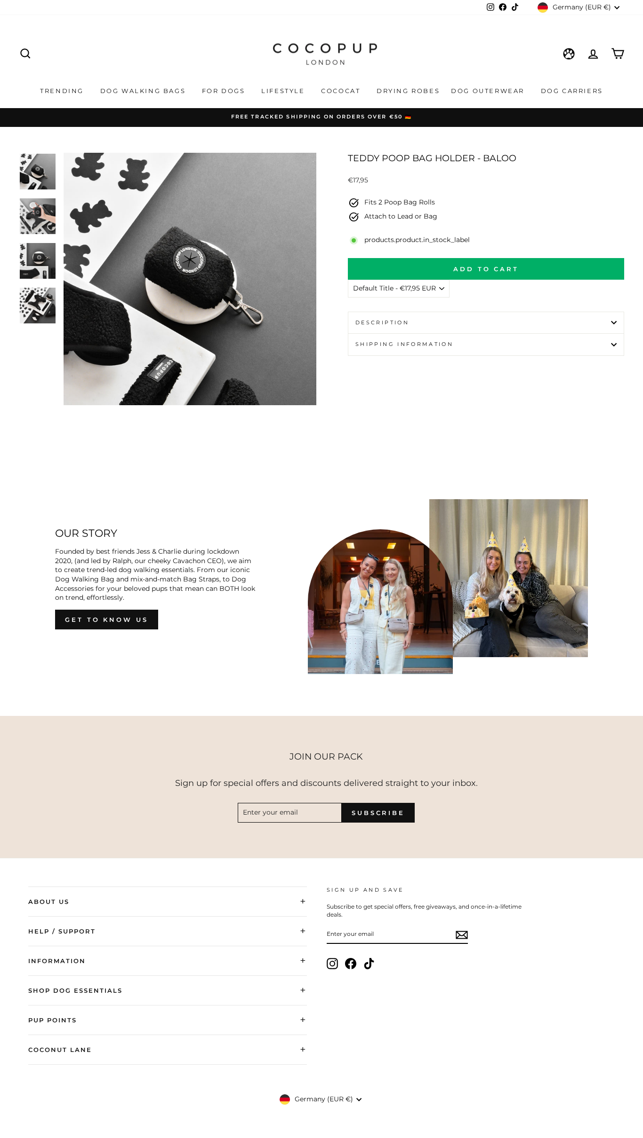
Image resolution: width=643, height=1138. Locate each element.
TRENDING (63, 90)
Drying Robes (408, 90)
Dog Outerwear (489, 90)
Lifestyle (284, 90)
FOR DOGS (225, 90)
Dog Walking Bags (144, 90)
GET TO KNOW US (106, 619)
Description (382, 322)
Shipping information (404, 344)
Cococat (342, 90)
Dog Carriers (572, 90)
